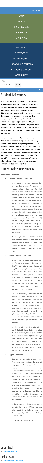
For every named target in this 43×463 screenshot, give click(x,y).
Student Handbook (10, 451)
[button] (36, 11)
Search (18, 85)
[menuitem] (21, 16)
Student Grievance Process (13, 460)
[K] (21, 44)
